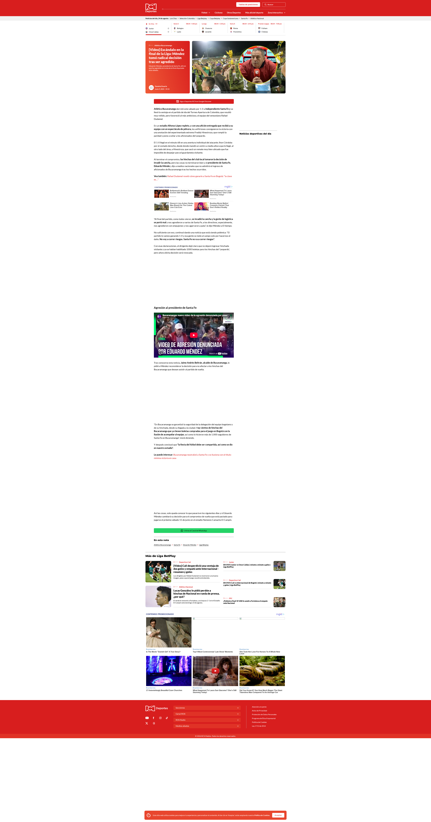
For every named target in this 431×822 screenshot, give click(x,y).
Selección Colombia (187, 18)
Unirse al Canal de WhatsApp (195, 530)
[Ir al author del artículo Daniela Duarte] (151, 87)
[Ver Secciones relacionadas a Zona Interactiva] (285, 12)
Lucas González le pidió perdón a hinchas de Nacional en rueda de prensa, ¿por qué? (196, 593)
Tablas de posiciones (248, 4)
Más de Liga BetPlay (160, 556)
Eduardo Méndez (189, 545)
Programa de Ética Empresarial (264, 718)
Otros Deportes (234, 12)
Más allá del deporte (254, 12)
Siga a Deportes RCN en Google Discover (195, 101)
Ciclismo (218, 12)
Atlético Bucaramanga (162, 545)
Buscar (270, 5)
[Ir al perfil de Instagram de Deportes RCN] (160, 718)
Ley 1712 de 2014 (259, 726)
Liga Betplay (202, 18)
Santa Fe (244, 18)
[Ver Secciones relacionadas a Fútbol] (209, 12)
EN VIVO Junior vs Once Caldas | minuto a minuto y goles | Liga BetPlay (246, 566)
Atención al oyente (259, 707)
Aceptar (278, 815)
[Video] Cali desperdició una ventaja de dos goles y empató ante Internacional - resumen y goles (196, 568)
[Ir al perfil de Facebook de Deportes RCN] (153, 718)
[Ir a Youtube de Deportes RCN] (147, 718)
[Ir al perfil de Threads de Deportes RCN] (154, 724)
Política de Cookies (262, 815)
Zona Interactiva (275, 12)
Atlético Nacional (257, 18)
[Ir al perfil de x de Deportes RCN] (146, 724)
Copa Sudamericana (230, 18)
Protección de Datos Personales (264, 714)
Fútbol (204, 12)
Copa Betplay (215, 18)
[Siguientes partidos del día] (284, 28)
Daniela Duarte (161, 86)
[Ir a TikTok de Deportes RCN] (167, 718)
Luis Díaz (173, 18)
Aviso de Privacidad (259, 710)
